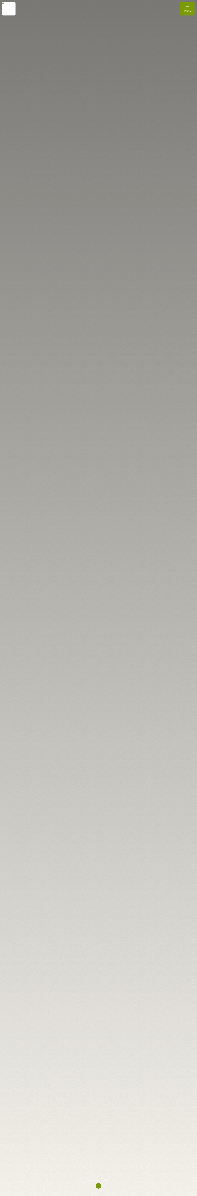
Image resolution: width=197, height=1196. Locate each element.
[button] (187, 8)
